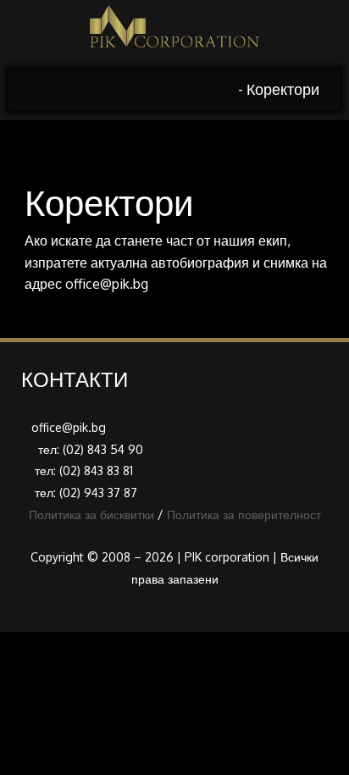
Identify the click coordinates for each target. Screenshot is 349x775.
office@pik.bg (106, 283)
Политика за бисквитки (91, 514)
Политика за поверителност (244, 514)
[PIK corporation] (174, 34)
